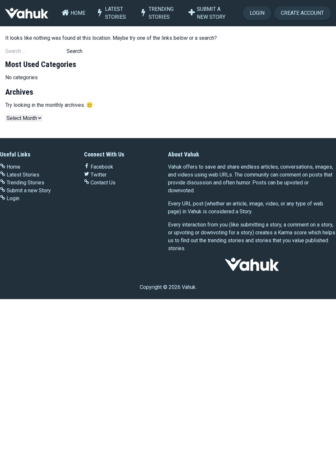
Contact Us (103, 182)
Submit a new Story (211, 13)
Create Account (302, 13)
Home (78, 13)
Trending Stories (161, 13)
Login (257, 13)
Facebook (102, 167)
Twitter (99, 175)
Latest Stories (115, 13)
